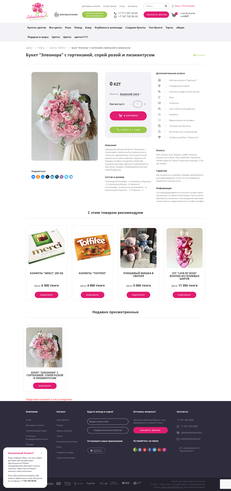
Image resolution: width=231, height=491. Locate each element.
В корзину (131, 115)
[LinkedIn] (52, 177)
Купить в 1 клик (130, 130)
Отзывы (30, 444)
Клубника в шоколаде (108, 27)
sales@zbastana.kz (191, 438)
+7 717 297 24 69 (128, 13)
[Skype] (66, 177)
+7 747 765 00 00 (128, 16)
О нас (122, 6)
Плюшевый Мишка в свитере (138, 274)
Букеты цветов (37, 27)
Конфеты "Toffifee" (92, 273)
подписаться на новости (108, 430)
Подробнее (46, 295)
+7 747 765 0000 (185, 419)
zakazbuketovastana (191, 432)
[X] (48, 177)
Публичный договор (36, 430)
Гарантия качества (66, 457)
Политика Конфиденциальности (37, 437)
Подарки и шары (38, 36)
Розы (68, 27)
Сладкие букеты (135, 27)
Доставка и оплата (91, 6)
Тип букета (155, 27)
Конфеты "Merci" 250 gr (46, 273)
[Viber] (62, 177)
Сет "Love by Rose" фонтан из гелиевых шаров (184, 275)
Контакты (132, 6)
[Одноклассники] (38, 177)
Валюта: (124, 93)
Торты (169, 27)
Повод (78, 27)
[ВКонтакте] (33, 177)
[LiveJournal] (57, 177)
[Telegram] (71, 177)
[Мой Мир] (43, 177)
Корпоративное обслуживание (94, 14)
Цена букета (63, 419)
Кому (88, 27)
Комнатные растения (67, 441)
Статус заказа (109, 6)
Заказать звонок (157, 15)
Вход (177, 5)
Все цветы (55, 27)
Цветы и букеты (64, 430)
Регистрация (188, 5)
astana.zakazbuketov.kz (172, 487)
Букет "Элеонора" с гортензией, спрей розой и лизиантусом (45, 375)
